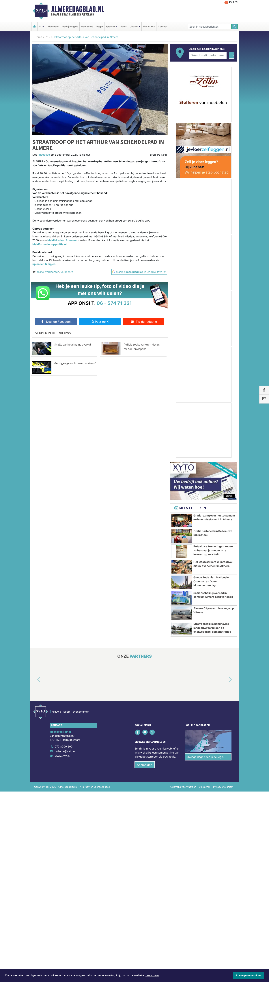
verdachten (52, 271)
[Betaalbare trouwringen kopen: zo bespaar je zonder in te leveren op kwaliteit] (181, 551)
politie (40, 271)
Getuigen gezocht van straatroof (75, 363)
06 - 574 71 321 (114, 303)
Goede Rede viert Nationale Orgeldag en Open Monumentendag (211, 581)
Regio (99, 26)
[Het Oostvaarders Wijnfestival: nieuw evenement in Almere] (181, 567)
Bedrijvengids (70, 26)
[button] (34, 680)
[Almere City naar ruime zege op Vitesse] (181, 613)
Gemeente (87, 26)
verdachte (67, 271)
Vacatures (149, 26)
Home (38, 37)
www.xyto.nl (62, 755)
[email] (264, 399)
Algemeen (53, 26)
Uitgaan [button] (134, 26)
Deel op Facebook (59, 321)
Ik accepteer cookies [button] (248, 975)
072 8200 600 (63, 746)
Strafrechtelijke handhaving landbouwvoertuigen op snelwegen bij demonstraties (212, 627)
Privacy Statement (223, 786)
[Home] (34, 26)
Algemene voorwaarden (183, 786)
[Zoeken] (234, 26)
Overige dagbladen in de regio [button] (205, 756)
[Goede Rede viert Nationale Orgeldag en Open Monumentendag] (181, 582)
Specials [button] (110, 26)
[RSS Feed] (152, 732)
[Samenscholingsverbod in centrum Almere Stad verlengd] (181, 598)
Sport (123, 26)
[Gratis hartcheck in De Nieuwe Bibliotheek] (181, 536)
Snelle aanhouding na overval (72, 344)
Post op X (102, 321)
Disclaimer (204, 786)
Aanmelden (144, 765)
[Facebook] (138, 732)
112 (48, 37)
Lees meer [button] (152, 975)
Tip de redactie (146, 321)
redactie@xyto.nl (65, 751)
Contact (162, 26)
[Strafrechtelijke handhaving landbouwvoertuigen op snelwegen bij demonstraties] (181, 629)
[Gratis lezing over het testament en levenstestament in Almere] (181, 520)
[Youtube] (145, 732)
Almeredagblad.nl (77, 9)
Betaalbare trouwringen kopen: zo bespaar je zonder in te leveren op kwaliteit (213, 550)
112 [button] (41, 26)
